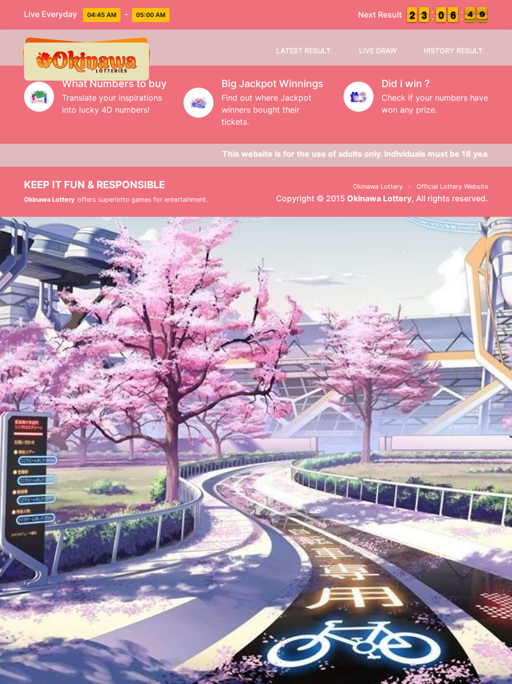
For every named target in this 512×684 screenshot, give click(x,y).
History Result (453, 50)
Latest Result (303, 50)
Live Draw (378, 50)
